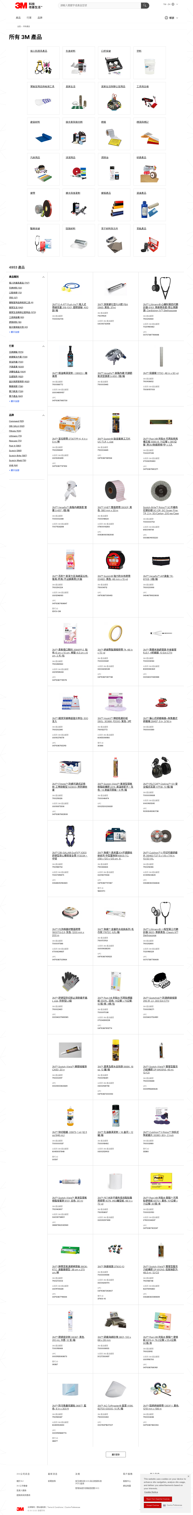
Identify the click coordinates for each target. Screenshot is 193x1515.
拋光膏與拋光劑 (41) (18, 327)
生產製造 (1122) (16, 377)
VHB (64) (13, 466)
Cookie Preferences (72, 1507)
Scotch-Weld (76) (17, 461)
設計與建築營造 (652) (19, 382)
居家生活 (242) (16, 308)
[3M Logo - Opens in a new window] (32, 5)
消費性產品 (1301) (17, 372)
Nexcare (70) (15, 441)
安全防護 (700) (16, 362)
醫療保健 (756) (16, 386)
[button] (173, 1505)
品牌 (40, 18)
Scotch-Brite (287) (18, 456)
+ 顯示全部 (14, 332)
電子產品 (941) (16, 396)
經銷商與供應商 (23, 1495)
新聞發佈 (52, 1481)
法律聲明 (31, 1507)
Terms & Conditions (55, 1507)
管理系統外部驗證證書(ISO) (87, 1488)
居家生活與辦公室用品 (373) (22, 312)
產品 (18, 18)
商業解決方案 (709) (18, 357)
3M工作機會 (22, 1486)
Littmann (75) (15, 436)
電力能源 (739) (16, 391)
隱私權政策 (41, 1507)
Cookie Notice (151, 1492)
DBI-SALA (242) (16, 426)
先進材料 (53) (15, 288)
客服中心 (127, 1481)
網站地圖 (127, 1486)
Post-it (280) (15, 446)
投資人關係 (21, 1491)
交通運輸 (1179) (16, 352)
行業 (29, 18)
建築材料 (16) (15, 322)
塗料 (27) (13, 298)
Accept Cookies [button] (152, 1505)
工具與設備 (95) (16, 317)
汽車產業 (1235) (16, 367)
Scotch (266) (15, 451)
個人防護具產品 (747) (19, 283)
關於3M (20, 1481)
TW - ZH (167, 4)
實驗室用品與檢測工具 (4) (21, 303)
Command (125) (16, 421)
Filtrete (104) (15, 431)
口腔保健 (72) (15, 293)
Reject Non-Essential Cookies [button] (157, 1499)
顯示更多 (116, 1455)
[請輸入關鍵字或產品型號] (145, 6)
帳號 (172, 18)
